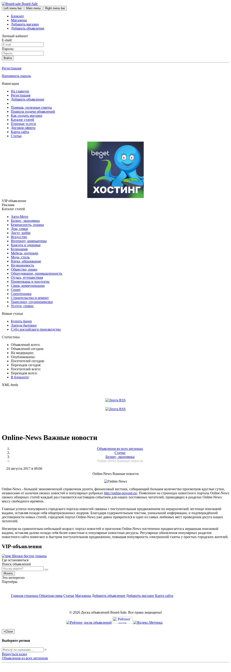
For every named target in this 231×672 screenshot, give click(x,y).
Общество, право (24, 269)
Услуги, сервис (22, 306)
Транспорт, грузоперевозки (32, 302)
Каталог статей (22, 120)
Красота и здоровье (26, 245)
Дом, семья (19, 229)
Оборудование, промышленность (36, 273)
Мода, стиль (20, 257)
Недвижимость (22, 265)
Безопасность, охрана (27, 225)
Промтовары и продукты (30, 281)
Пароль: (8, 49)
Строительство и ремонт (30, 298)
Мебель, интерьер (24, 253)
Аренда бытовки (24, 325)
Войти (8, 58)
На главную (20, 91)
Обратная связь (50, 596)
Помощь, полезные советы (31, 107)
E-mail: (7, 40)
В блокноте (19, 377)
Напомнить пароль (16, 76)
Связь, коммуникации (28, 286)
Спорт (16, 290)
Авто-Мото (19, 217)
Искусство (19, 237)
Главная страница (25, 596)
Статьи (16, 136)
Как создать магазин (26, 115)
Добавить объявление (27, 28)
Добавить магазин (25, 24)
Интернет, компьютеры (29, 241)
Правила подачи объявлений (33, 111)
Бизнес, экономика (25, 221)
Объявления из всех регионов (25, 658)
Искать (8, 573)
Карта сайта (20, 132)
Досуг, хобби (20, 233)
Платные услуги (23, 124)
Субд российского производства (36, 329)
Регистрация (11, 68)
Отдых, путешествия (27, 277)
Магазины (19, 20)
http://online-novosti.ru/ (120, 493)
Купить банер (21, 321)
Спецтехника (21, 294)
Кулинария (19, 249)
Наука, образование (26, 261)
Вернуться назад (14, 654)
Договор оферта (23, 128)
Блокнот (17, 16)
